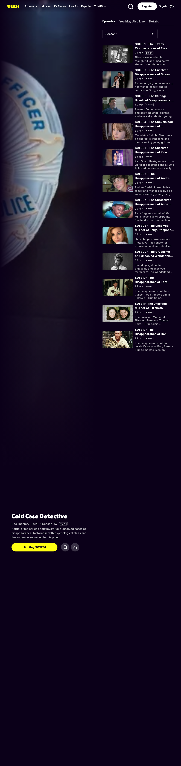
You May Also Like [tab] (132, 21)
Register (147, 6)
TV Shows (60, 6)
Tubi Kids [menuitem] (100, 6)
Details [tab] (154, 21)
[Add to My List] (65, 547)
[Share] (75, 547)
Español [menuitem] (86, 6)
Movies (46, 6)
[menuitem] (31, 6)
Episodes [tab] (108, 21)
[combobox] (130, 34)
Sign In (163, 6)
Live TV (73, 6)
